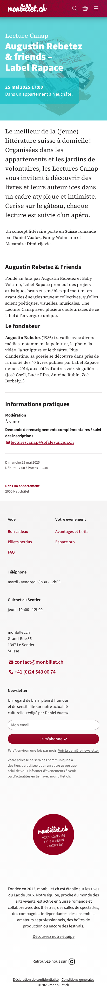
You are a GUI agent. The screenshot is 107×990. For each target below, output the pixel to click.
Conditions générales (78, 979)
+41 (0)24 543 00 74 (35, 672)
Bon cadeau (18, 531)
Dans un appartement (22, 486)
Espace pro (65, 542)
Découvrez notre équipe (54, 936)
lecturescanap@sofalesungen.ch (42, 442)
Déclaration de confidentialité (36, 979)
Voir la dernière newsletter (78, 750)
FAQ (11, 552)
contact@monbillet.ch (39, 662)
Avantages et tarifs (71, 531)
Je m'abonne (50, 739)
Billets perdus (20, 542)
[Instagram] (71, 961)
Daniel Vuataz (57, 713)
